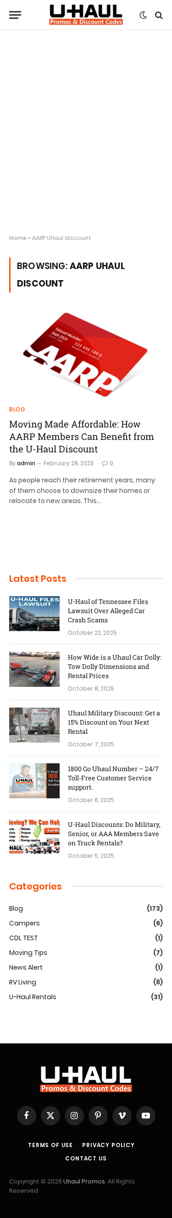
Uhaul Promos (84, 1181)
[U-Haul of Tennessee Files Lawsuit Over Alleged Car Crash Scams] (34, 613)
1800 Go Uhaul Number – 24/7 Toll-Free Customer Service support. (113, 777)
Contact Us (85, 1158)
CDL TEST (23, 938)
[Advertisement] (86, 132)
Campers (24, 923)
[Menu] (15, 15)
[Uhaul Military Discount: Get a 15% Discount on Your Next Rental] (34, 725)
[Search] (158, 15)
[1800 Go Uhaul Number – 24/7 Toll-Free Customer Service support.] (34, 780)
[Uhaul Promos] (86, 15)
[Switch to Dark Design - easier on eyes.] (143, 15)
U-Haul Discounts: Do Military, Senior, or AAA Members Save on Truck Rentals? (114, 833)
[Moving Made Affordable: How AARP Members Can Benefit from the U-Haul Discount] (86, 354)
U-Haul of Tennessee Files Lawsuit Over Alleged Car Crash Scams (108, 610)
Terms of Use (50, 1145)
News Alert (26, 967)
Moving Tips (28, 952)
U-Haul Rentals (32, 996)
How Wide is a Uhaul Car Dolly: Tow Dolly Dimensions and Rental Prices (114, 666)
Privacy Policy (108, 1145)
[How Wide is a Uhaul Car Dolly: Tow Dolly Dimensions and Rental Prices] (34, 669)
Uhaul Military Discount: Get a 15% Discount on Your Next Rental (114, 722)
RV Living (22, 982)
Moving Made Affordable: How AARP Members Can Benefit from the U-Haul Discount (81, 436)
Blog (16, 908)
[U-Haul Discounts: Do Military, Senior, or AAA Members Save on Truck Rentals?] (34, 836)
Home (18, 238)
